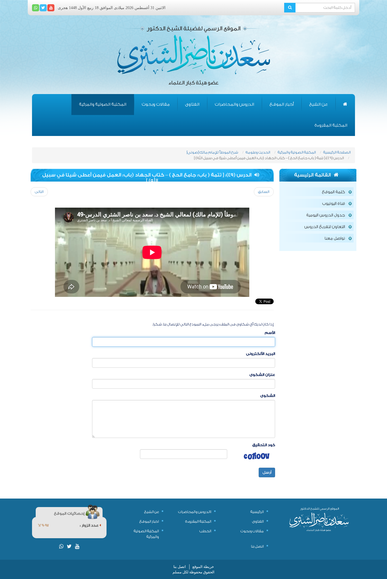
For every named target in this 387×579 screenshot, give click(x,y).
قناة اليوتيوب (333, 203)
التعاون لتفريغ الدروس (324, 227)
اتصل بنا (257, 546)
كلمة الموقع (333, 192)
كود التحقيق (263, 445)
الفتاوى (192, 104)
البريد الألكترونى (260, 354)
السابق (263, 192)
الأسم (270, 333)
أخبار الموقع (281, 104)
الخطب (205, 531)
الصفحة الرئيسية (337, 152)
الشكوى (267, 395)
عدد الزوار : (89, 525)
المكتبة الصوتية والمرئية (102, 104)
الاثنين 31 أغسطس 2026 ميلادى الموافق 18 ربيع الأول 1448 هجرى (111, 8)
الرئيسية (257, 512)
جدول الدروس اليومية (325, 215)
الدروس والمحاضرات (234, 104)
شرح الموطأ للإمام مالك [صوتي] (212, 152)
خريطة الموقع (203, 567)
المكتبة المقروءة (330, 125)
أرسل (266, 472)
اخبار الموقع (149, 521)
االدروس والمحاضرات (194, 512)
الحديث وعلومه (258, 152)
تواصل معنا (334, 238)
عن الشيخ (318, 104)
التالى (39, 192)
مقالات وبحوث (156, 104)
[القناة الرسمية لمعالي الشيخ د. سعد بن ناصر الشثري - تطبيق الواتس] (35, 7)
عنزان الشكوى (262, 374)
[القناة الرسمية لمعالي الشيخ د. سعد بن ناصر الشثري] (50, 7)
